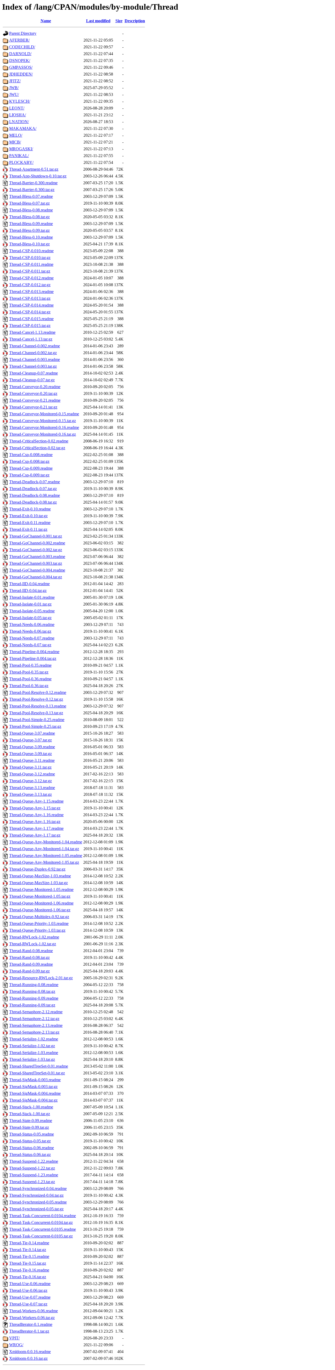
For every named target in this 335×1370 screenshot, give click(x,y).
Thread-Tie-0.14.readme (29, 1243)
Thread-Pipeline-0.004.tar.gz (32, 658)
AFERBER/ (19, 40)
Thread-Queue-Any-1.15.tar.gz (34, 808)
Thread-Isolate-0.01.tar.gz (30, 604)
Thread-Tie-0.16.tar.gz (27, 1277)
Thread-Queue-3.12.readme (32, 774)
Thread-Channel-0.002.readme (34, 346)
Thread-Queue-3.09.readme (32, 747)
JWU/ (14, 94)
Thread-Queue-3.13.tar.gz (30, 794)
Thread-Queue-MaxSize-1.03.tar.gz (38, 882)
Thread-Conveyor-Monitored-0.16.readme (44, 427)
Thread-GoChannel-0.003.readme (37, 556)
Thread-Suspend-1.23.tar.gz (32, 1181)
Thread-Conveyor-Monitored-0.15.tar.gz (42, 420)
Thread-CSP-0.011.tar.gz (29, 271)
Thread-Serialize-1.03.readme (33, 1052)
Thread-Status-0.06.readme (31, 1147)
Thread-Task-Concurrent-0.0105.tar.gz (41, 1236)
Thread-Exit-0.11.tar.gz (28, 529)
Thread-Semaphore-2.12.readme (36, 1012)
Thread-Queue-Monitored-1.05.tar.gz (39, 896)
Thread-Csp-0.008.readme (31, 454)
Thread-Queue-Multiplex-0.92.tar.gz (39, 916)
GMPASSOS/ (20, 67)
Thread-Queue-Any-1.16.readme (36, 815)
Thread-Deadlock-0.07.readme (34, 482)
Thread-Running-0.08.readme (33, 984)
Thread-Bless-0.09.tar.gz (29, 230)
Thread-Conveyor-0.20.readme (34, 386)
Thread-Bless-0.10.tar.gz (29, 244)
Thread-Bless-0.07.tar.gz (29, 203)
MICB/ (15, 142)
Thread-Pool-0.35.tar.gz (28, 672)
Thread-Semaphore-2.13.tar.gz (34, 1032)
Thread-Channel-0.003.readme (34, 359)
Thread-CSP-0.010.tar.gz (30, 257)
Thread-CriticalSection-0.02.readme (38, 441)
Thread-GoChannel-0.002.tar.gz (35, 550)
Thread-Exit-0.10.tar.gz (28, 516)
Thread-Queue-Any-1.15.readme (36, 801)
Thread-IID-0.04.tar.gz (28, 590)
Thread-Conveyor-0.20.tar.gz (33, 393)
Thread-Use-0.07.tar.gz (28, 1304)
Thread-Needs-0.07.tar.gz (30, 645)
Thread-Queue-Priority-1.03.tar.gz (37, 930)
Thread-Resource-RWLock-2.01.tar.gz (41, 978)
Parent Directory (22, 33)
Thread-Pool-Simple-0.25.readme (36, 719)
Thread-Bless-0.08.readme (31, 210)
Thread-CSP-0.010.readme (31, 251)
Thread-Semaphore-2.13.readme (36, 1025)
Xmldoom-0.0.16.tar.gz (28, 1358)
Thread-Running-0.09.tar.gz (32, 1005)
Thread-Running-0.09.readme (33, 998)
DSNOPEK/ (19, 60)
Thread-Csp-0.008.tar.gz (29, 461)
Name (46, 21)
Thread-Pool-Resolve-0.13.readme (37, 706)
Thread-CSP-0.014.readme (31, 305)
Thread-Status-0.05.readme (31, 1134)
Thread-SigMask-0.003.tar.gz (33, 1086)
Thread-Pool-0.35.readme (30, 665)
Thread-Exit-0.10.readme (30, 509)
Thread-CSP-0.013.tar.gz (30, 298)
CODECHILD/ (22, 47)
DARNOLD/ (20, 53)
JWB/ (14, 87)
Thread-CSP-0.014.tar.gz (30, 312)
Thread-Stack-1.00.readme (31, 1107)
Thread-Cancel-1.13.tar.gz (30, 339)
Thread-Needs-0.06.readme (31, 624)
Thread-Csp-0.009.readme (31, 468)
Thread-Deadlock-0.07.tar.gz (33, 488)
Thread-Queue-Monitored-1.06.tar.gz (39, 910)
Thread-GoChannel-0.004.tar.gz (35, 577)
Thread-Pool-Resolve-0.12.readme (37, 692)
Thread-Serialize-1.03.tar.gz (32, 1059)
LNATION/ (19, 121)
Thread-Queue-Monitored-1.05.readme (41, 889)
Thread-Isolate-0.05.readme (32, 611)
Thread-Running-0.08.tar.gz (32, 991)
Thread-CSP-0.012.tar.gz (30, 285)
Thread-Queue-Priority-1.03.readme (39, 923)
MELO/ (15, 135)
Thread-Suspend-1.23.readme (33, 1175)
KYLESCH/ (19, 101)
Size (118, 21)
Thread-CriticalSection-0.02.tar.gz (37, 448)
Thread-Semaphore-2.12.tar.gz (34, 1018)
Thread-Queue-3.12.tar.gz (30, 781)
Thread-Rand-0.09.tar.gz (29, 971)
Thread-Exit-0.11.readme (30, 522)
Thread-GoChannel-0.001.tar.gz (35, 536)
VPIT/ (14, 1338)
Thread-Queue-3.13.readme (32, 787)
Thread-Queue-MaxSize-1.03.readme (40, 876)
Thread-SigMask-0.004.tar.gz (33, 1100)
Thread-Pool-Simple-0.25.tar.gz (35, 726)
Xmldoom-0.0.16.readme (30, 1351)
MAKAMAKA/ (22, 128)
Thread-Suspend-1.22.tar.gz (32, 1168)
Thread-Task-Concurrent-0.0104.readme (42, 1215)
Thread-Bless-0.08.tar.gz (29, 217)
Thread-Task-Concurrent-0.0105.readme (42, 1229)
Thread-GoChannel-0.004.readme (37, 570)
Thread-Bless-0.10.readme (31, 237)
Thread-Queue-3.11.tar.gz (30, 767)
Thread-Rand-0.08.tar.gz (29, 957)
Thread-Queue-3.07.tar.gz (30, 740)
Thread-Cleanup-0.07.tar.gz (32, 380)
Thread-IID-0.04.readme (29, 584)
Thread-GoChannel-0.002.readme (37, 543)
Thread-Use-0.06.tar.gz (28, 1290)
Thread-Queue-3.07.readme (32, 733)
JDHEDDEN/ (21, 74)
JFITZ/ (15, 81)
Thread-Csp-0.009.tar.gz (29, 475)
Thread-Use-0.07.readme (30, 1297)
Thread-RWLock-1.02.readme (34, 937)
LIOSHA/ (17, 115)
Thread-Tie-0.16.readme (29, 1270)
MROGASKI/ (21, 149)
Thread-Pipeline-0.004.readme (34, 651)
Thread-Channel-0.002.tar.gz (33, 352)
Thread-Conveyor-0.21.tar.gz (33, 407)
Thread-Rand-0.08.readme (31, 950)
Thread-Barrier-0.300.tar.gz (31, 189)
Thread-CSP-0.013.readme (31, 291)
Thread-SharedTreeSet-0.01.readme (38, 1066)
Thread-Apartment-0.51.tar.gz (33, 169)
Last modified (98, 21)
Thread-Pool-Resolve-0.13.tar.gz (36, 713)
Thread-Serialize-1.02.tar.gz (32, 1046)
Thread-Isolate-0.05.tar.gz (30, 617)
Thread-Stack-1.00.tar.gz (29, 1114)
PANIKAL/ (19, 155)
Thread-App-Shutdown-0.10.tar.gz (37, 176)
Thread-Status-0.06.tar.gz (30, 1154)
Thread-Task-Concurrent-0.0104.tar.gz (41, 1222)
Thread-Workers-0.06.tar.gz (32, 1317)
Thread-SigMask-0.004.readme (35, 1093)
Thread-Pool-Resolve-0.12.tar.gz (36, 699)
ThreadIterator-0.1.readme (30, 1324)
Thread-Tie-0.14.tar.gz (27, 1249)
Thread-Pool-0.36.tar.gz (28, 685)
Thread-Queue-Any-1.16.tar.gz (34, 821)
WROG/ (16, 1345)
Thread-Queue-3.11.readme (32, 760)
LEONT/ (16, 108)
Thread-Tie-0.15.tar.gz (27, 1263)
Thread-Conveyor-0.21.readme (34, 400)
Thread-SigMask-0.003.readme (35, 1080)
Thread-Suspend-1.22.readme (33, 1161)
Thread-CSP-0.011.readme (31, 264)
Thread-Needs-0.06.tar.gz (30, 631)
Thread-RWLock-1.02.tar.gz (32, 944)
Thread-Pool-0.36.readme (30, 679)
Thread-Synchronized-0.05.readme (38, 1202)
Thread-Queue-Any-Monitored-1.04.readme (45, 842)
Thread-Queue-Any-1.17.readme (36, 828)
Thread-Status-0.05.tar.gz (30, 1141)
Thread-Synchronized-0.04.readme (38, 1188)
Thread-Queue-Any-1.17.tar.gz (34, 835)
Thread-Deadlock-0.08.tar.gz (33, 502)
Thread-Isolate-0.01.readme (32, 597)
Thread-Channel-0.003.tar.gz (33, 366)
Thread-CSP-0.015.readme (31, 318)
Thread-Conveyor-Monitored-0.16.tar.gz (42, 434)
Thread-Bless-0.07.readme (31, 196)
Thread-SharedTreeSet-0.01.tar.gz (37, 1073)
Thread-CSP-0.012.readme (31, 278)
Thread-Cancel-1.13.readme (32, 332)
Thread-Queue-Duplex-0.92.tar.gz (37, 869)
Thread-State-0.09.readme (30, 1120)
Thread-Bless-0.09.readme (31, 223)
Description (135, 21)
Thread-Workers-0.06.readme (33, 1311)
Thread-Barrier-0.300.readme (33, 183)
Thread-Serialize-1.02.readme (33, 1039)
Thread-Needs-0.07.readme (31, 638)
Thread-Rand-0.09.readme (31, 964)
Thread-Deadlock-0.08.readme (34, 495)
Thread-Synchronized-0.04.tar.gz (36, 1195)
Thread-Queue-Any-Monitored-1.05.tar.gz (44, 862)
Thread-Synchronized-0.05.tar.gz (36, 1209)
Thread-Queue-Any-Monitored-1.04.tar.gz (44, 849)
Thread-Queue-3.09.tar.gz (30, 753)
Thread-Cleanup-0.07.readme (33, 373)
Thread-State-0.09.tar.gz (29, 1127)
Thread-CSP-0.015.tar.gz (30, 325)
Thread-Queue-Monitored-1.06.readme (41, 903)
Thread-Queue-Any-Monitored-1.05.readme (45, 855)
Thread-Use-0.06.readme (30, 1283)
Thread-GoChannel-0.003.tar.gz (35, 563)
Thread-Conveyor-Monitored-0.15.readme (44, 414)
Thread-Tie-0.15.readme (29, 1256)
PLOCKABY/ (21, 162)
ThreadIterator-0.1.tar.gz (29, 1331)
